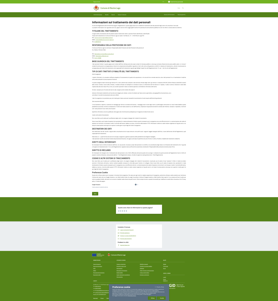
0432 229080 (97, 58)
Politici (94, 270)
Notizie (164, 264)
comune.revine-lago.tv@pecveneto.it (104, 38)
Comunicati (165, 266)
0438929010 (97, 42)
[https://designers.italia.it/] (174, 285)
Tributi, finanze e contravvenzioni (147, 270)
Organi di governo (97, 264)
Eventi (164, 279)
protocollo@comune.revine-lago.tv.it (105, 40)
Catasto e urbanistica (121, 264)
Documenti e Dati (97, 275)
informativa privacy (132, 296)
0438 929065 (98, 288)
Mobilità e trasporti (144, 264)
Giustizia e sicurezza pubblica (146, 266)
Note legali (95, 298)
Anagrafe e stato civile (121, 266)
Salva (95, 194)
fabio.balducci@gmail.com (102, 56)
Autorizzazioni (119, 268)
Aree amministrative (97, 266)
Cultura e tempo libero (144, 273)
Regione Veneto (96, 1)
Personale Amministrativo (98, 273)
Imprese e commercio (144, 275)
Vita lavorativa (120, 277)
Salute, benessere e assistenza (123, 275)
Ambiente (142, 268)
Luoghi (164, 277)
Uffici (94, 268)
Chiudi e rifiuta (161, 287)
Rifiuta (153, 298)
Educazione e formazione (122, 270)
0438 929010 (98, 286)
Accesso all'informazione (169, 14)
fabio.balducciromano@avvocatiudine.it (104, 54)
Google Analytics (96, 184)
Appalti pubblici (120, 273)
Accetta (163, 298)
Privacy (102, 298)
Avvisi (164, 268)
